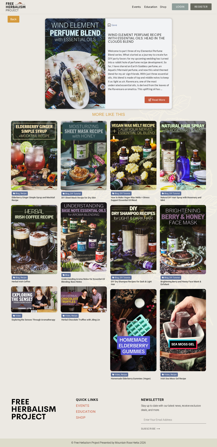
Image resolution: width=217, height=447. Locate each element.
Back (13, 19)
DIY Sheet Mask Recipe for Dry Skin (78, 197)
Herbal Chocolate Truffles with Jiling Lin (80, 319)
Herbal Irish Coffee (21, 281)
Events (136, 6)
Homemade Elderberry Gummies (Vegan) (131, 378)
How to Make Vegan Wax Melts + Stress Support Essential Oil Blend (130, 198)
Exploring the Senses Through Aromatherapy (33, 319)
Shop (163, 6)
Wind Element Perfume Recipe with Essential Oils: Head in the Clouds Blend (136, 38)
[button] (112, 25)
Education (150, 6)
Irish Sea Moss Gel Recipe (173, 378)
